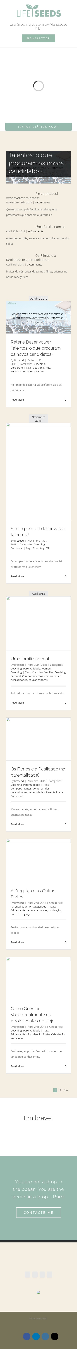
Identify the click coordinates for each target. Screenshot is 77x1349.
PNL (47, 367)
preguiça (25, 914)
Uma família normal (50, 227)
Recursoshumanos (22, 371)
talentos (39, 371)
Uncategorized (37, 906)
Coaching (39, 364)
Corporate (17, 367)
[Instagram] (42, 1275)
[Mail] (49, 1275)
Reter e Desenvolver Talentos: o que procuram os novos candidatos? (36, 348)
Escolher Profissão (39, 1034)
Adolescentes (19, 910)
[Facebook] (27, 1275)
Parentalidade (31, 668)
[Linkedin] (35, 1275)
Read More (17, 399)
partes (14, 914)
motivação (55, 910)
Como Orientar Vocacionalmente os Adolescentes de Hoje (32, 1014)
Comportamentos (32, 676)
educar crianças (38, 679)
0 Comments (42, 202)
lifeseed (19, 360)
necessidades (36, 792)
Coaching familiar (42, 672)
